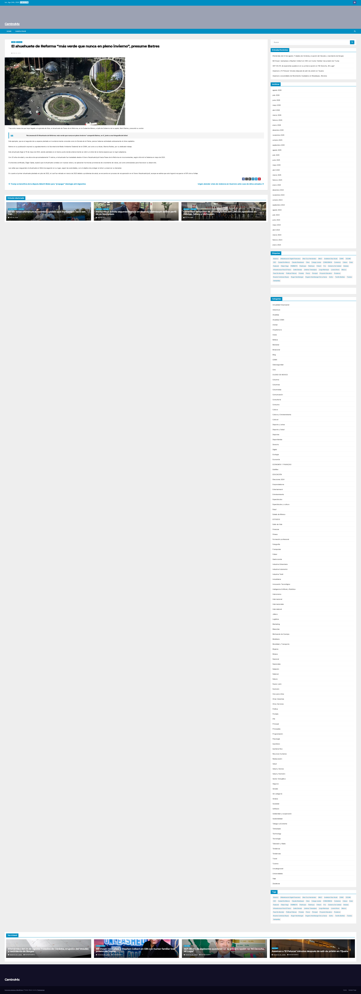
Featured (276, 266)
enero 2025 (277, 185)
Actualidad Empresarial (281, 305)
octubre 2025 (277, 140)
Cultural (275, 420)
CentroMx (12, 24)
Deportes (276, 434)
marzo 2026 (277, 115)
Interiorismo (277, 594)
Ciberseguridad (278, 365)
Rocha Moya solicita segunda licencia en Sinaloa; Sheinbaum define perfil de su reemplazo (136, 212)
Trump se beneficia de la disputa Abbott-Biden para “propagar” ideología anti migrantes (48, 184)
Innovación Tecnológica (281, 584)
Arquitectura (277, 330)
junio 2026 (276, 100)
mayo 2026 (277, 105)
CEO (274, 262)
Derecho (276, 444)
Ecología (276, 454)
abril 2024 (276, 230)
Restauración (277, 759)
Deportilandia (277, 439)
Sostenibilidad (278, 819)
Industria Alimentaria (280, 564)
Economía (276, 459)
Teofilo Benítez (340, 277)
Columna (276, 380)
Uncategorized (278, 869)
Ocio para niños (278, 694)
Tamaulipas (277, 829)
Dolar (351, 262)
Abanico (275, 258)
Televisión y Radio (279, 844)
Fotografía (276, 544)
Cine (274, 370)
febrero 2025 (277, 180)
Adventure (276, 310)
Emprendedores (278, 484)
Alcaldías (276, 315)
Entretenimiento (278, 494)
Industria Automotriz (280, 569)
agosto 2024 (277, 210)
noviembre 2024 (279, 195)
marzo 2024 (277, 235)
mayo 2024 (277, 225)
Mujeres (275, 649)
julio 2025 (276, 155)
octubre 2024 (278, 200)
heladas (345, 266)
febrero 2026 (277, 120)
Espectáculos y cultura (281, 504)
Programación (278, 734)
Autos (275, 335)
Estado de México (279, 514)
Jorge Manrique (324, 269)
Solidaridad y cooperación (282, 814)
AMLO (320, 258)
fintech (319, 266)
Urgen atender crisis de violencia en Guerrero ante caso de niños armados (230, 184)
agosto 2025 (277, 150)
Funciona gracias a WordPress (14, 990)
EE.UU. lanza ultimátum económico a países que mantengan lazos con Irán (46, 212)
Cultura (345, 262)
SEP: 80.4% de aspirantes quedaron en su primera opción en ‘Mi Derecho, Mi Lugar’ (304, 66)
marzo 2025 (277, 175)
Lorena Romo (335, 269)
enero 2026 (277, 125)
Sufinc (331, 277)
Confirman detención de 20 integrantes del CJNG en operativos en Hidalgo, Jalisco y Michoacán (220, 212)
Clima (307, 262)
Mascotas (276, 629)
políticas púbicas (291, 273)
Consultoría (277, 400)
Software (276, 809)
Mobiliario (276, 639)
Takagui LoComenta (280, 824)
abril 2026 (276, 110)
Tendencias (277, 854)
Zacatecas (276, 884)
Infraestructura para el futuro (282, 269)
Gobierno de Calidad (334, 266)
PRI (274, 719)
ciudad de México (284, 262)
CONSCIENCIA (327, 262)
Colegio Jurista (316, 262)
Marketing (276, 624)
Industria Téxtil (278, 574)
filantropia (303, 266)
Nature (275, 679)
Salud (275, 764)
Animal (275, 325)
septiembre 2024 (279, 205)
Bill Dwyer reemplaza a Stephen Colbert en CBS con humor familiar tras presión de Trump (306, 61)
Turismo (275, 864)
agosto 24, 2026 (16, 954)
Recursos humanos (280, 754)
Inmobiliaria (277, 579)
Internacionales (278, 604)
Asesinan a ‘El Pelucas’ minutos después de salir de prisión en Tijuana (298, 71)
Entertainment (278, 489)
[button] (355, 31)
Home (9, 31)
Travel (275, 859)
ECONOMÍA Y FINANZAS (282, 464)
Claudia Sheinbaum (298, 262)
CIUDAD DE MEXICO (280, 375)
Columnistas (277, 390)
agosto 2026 (277, 90)
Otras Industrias (278, 699)
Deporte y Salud (278, 429)
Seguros (276, 784)
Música (275, 654)
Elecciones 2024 (279, 479)
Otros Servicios (278, 704)
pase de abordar (278, 273)
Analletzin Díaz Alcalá (330, 258)
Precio (308, 273)
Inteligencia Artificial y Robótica (284, 589)
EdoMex (275, 469)
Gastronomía (277, 559)
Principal (314, 273)
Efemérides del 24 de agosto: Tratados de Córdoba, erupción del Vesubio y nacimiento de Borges (308, 56)
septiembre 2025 (279, 145)
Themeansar (40, 990)
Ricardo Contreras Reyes (281, 277)
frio (324, 266)
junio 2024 (276, 220)
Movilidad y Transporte (281, 644)
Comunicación (278, 395)
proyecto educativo (326, 273)
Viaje (274, 879)
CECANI (348, 258)
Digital (275, 449)
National (276, 674)
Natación (276, 669)
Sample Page (20, 31)
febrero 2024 (277, 240)
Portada (19, 42)
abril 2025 (276, 170)
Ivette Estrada (297, 269)
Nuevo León (277, 684)
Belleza (275, 340)
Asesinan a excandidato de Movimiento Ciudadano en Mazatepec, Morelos (300, 76)
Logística (276, 619)
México (344, 269)
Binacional (276, 350)
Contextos (337, 262)
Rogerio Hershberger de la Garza (316, 277)
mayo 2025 (277, 165)
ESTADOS (276, 519)
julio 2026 (276, 95)
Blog (274, 355)
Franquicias (277, 549)
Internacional (13, 209)
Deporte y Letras (279, 425)
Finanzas (276, 529)
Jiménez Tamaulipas (310, 269)
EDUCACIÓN (277, 474)
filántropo (311, 266)
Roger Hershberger (297, 277)
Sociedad (276, 804)
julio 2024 (276, 215)
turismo (349, 277)
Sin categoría (277, 794)
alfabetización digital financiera (290, 258)
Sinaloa (275, 799)
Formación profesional (281, 539)
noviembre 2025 (278, 135)
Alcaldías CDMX (278, 320)
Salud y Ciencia (278, 769)
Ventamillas (276, 280)
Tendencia (276, 849)
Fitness (275, 534)
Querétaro (276, 744)
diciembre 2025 (278, 130)
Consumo (276, 405)
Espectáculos (277, 499)
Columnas (276, 385)
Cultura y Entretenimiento (282, 415)
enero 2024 (277, 245)
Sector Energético (279, 779)
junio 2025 (276, 160)
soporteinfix (30, 954)
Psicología (276, 739)
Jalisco (275, 614)
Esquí (274, 509)
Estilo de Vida (277, 524)
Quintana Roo (278, 749)
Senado (275, 789)
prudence (337, 273)
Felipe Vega (284, 266)
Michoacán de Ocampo (281, 634)
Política (275, 709)
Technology (277, 834)
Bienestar (276, 345)
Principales (277, 729)
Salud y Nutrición (279, 774)
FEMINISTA (294, 266)
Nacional (99, 209)
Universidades (278, 874)
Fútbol (275, 554)
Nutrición (276, 689)
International (277, 609)
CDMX (13, 42)
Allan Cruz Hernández (309, 258)
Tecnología (277, 839)
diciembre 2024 (278, 190)
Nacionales (277, 664)
